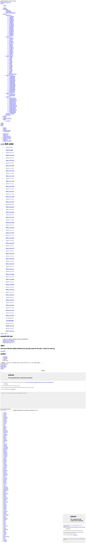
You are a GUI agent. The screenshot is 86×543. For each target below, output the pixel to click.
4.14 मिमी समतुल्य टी (13, 106)
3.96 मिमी (10, 65)
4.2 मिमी (10, 68)
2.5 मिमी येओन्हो (12, 81)
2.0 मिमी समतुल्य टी (12, 99)
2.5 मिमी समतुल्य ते (12, 101)
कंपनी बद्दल (8, 10)
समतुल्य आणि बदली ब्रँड (10, 12)
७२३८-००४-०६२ (10, 258)
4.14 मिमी (10, 66)
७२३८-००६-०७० (10, 212)
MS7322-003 (9, 150)
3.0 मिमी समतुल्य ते (12, 103)
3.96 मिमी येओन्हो (12, 84)
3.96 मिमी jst (11, 47)
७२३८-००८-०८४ (10, 176)
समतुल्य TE (8, 97)
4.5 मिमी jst (11, 51)
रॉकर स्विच (8, 115)
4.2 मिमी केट (11, 27)
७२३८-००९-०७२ (10, 165)
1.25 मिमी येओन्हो (12, 76)
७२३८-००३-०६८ (10, 305)
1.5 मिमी (10, 58)
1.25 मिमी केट (11, 16)
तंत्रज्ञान (5, 116)
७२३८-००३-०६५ (10, 289)
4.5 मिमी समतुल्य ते (12, 109)
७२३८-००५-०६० (10, 238)
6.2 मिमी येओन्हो (12, 91)
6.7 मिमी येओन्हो (12, 92)
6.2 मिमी (10, 71)
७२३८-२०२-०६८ (10, 300)
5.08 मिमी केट (11, 30)
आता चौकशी (3, 351)
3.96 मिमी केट (11, 24)
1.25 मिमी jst (11, 38)
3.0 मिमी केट (11, 22)
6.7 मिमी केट (11, 34)
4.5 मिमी (10, 69)
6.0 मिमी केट (11, 32)
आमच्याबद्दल (5, 9)
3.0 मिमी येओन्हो (12, 82)
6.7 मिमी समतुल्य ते (12, 112)
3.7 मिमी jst (11, 46)
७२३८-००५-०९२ (10, 217)
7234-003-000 (9, 320)
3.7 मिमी (10, 64)
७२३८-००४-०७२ (10, 243)
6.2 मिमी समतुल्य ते (12, 111)
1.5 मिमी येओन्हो (12, 77)
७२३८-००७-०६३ (10, 207)
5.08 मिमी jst (11, 52)
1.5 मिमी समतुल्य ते (12, 98)
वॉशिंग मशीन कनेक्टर (13, 74)
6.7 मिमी (10, 72)
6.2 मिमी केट (11, 33)
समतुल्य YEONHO (10, 75)
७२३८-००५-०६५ (10, 227)
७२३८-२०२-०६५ (10, 310)
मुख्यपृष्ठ (4, 8)
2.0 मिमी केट (11, 18)
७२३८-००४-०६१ (10, 263)
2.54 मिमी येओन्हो (12, 80)
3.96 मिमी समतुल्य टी (13, 105)
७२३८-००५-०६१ (10, 233)
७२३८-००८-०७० (10, 186)
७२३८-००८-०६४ (10, 196)
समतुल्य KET (8, 15)
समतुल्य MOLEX (9, 56)
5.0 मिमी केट (11, 29)
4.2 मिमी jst (11, 50)
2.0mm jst (11, 40)
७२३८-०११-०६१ (10, 160)
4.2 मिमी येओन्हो (12, 87)
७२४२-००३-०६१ (10, 155)
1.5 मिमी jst (11, 39)
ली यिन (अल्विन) (4, 366)
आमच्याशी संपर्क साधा (7, 118)
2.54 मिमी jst (11, 41)
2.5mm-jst (11, 44)
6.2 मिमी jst (11, 53)
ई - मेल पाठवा (3, 365)
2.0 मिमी (10, 59)
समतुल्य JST (8, 36)
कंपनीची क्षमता (8, 11)
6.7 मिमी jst (11, 54)
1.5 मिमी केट (11, 17)
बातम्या (4, 117)
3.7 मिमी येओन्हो (12, 83)
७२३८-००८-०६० (10, 201)
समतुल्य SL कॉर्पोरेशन (10, 113)
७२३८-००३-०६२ (10, 295)
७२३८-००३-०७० (10, 284)
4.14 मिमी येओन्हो (12, 86)
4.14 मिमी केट (11, 26)
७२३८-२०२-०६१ (10, 315)
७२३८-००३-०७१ (10, 279)
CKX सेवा (8, 121)
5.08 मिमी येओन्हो (12, 89)
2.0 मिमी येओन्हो (12, 78)
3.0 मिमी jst (11, 45)
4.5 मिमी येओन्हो (12, 88)
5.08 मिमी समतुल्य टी (13, 110)
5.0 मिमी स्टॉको (12, 95)
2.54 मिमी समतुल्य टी (13, 100)
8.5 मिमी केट (11, 35)
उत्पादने (4, 14)
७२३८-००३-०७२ (10, 274)
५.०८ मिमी (11, 70)
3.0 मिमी (10, 63)
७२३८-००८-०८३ (10, 181)
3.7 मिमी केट (11, 23)
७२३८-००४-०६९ (10, 248)
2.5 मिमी (10, 60)
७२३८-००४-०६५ (10, 253)
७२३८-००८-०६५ (10, 191)
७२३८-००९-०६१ (10, 170)
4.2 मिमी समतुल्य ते (12, 107)
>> (4, 333)
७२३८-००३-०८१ (10, 269)
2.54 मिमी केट (11, 20)
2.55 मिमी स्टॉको (12, 94)
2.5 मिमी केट (11, 21)
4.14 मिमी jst (11, 48)
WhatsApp (3, 367)
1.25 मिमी (10, 57)
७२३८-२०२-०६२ (10, 331)
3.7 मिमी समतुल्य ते (12, 104)
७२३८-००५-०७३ (10, 222)
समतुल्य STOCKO (10, 93)
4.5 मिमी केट (11, 28)
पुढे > (3, 333)
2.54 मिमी (10, 62)
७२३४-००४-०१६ (10, 325)
